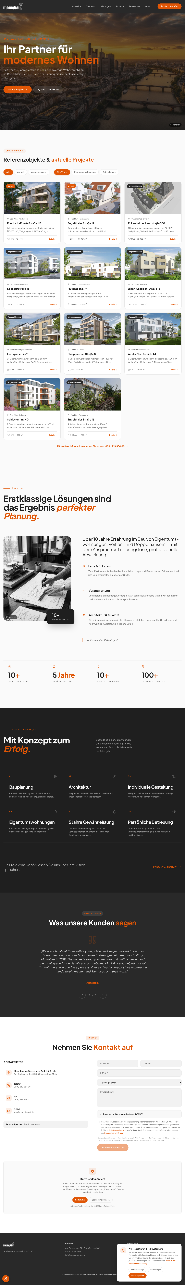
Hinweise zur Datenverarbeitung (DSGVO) (122, 1114)
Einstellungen (155, 1270)
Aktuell (20, 172)
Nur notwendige (137, 1270)
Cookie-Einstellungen (101, 1200)
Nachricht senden (111, 1147)
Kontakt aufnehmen (165, 867)
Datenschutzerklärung (113, 1133)
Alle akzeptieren (137, 1275)
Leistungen (105, 6)
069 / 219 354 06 (50, 89)
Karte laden (80, 1200)
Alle (8, 172)
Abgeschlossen (38, 172)
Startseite (76, 6)
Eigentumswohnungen (85, 172)
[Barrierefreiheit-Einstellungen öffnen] (5, 1278)
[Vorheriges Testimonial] (82, 995)
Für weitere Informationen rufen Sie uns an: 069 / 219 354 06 (90, 446)
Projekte (120, 6)
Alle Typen (62, 172)
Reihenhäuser (109, 172)
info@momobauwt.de (118, 1130)
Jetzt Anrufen (171, 6)
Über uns (90, 6)
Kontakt (148, 6)
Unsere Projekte (16, 89)
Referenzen (134, 6)
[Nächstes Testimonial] (103, 995)
